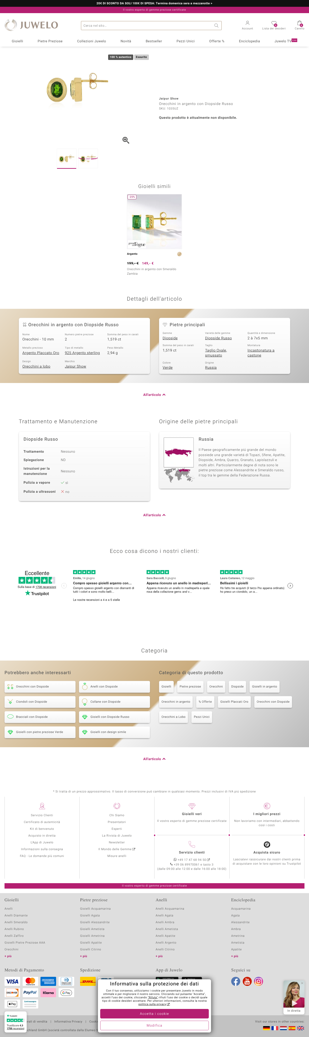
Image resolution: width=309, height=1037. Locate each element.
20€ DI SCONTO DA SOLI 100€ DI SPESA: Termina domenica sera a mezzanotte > (154, 3)
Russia (211, 367)
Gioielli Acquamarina (95, 909)
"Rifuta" (153, 998)
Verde (168, 367)
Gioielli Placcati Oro (234, 702)
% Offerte (205, 702)
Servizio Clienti (42, 815)
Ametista (238, 943)
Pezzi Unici (186, 41)
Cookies (95, 1022)
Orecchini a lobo (36, 366)
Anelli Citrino (165, 949)
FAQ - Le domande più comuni (42, 856)
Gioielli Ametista (92, 929)
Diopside (170, 338)
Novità (126, 41)
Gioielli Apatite (91, 943)
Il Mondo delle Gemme (115, 849)
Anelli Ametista (167, 929)
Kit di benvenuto (42, 829)
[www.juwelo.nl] (283, 1028)
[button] (248, 26)
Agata (235, 915)
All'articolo (152, 394)
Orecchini (216, 687)
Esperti (117, 829)
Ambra (236, 929)
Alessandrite (240, 922)
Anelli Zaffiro (14, 936)
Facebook (235, 981)
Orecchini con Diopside (273, 702)
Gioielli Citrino (90, 949)
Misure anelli (116, 856)
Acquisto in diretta (42, 836)
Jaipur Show (75, 366)
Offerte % (217, 41)
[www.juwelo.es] (292, 1028)
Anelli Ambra (165, 922)
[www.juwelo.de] (266, 1028)
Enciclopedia (249, 41)
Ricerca (217, 25)
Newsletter (117, 842)
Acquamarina (241, 909)
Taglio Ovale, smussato (216, 353)
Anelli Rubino (14, 929)
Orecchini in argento (176, 702)
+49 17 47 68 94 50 (192, 860)
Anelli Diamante (16, 915)
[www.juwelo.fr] (274, 1028)
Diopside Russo (218, 338)
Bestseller (154, 41)
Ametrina (238, 936)
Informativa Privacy (68, 1022)
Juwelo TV (285, 41)
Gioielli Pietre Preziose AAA (25, 943)
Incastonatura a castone (261, 353)
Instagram (258, 981)
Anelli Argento (166, 943)
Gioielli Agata (90, 915)
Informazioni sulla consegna (42, 849)
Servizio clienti (192, 852)
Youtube (247, 981)
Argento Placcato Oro (40, 353)
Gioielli (17, 41)
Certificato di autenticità (42, 822)
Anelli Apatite (166, 936)
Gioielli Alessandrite (95, 922)
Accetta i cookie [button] (154, 1013)
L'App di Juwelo (42, 842)
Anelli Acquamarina (170, 909)
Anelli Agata (165, 915)
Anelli (9, 909)
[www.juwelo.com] (300, 1028)
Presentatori (117, 822)
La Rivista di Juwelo (117, 836)
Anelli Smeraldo (16, 922)
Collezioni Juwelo (91, 41)
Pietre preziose (190, 687)
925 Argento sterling (82, 353)
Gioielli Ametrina (92, 936)
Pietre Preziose (50, 41)
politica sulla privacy (152, 1004)
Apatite (236, 949)
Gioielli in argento (264, 687)
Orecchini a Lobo (173, 717)
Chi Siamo (116, 815)
